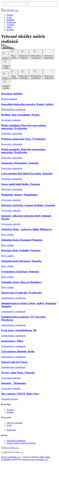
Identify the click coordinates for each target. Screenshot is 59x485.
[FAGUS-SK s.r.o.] (10, 10)
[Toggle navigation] (2, 8)
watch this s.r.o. (14, 457)
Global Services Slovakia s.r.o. (35, 459)
